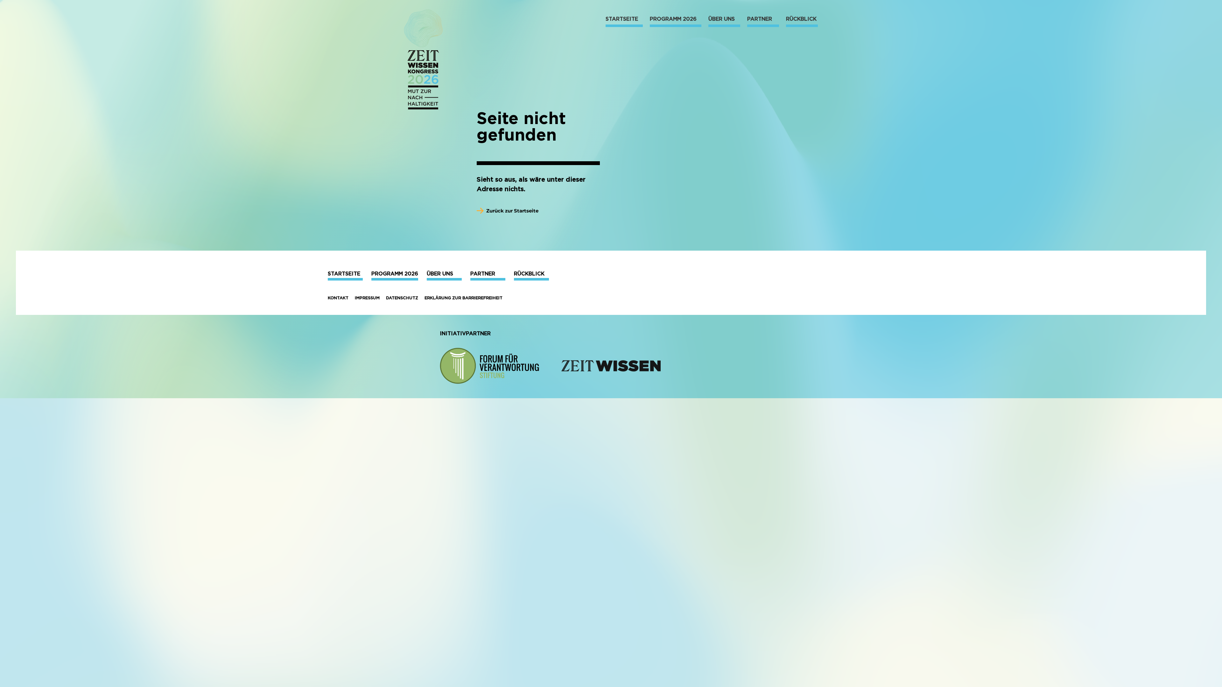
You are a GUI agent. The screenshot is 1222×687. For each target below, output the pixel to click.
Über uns (440, 274)
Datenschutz (402, 297)
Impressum (367, 297)
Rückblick (529, 274)
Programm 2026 (394, 274)
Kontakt (338, 297)
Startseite (344, 274)
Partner (482, 274)
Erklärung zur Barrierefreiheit (463, 297)
